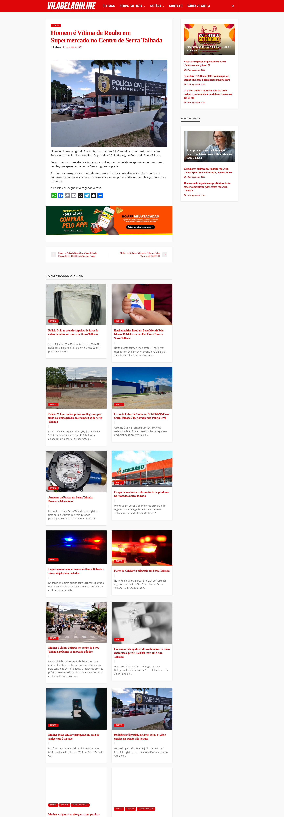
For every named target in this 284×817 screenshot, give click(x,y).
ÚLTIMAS (109, 6)
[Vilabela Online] (72, 6)
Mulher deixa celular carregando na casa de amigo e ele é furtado (73, 736)
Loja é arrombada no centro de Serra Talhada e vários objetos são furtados (76, 571)
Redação (57, 47)
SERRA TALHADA (131, 6)
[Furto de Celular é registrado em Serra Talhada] (142, 548)
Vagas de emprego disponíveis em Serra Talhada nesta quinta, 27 (205, 63)
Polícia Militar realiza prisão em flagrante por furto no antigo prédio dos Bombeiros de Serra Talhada (75, 417)
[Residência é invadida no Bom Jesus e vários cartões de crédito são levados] (142, 709)
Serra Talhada (80, 805)
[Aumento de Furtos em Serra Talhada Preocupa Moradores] (76, 471)
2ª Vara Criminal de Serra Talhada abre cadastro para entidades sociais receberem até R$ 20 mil (208, 94)
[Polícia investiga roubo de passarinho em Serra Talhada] (142, 790)
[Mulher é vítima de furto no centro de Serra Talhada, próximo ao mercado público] (76, 622)
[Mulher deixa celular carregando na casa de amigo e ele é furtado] (76, 709)
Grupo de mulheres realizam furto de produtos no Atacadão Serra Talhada (141, 493)
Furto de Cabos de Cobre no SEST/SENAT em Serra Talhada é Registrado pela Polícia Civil (141, 415)
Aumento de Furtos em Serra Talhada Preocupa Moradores (70, 499)
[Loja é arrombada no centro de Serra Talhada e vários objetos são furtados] (76, 547)
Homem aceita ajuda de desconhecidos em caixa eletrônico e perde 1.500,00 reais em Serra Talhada (142, 652)
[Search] (233, 6)
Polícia (64, 805)
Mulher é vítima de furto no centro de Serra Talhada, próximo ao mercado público (73, 649)
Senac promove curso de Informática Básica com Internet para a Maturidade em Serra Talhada (209, 154)
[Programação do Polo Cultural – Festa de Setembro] (209, 39)
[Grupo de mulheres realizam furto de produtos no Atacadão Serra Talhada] (142, 469)
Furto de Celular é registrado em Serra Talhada (141, 570)
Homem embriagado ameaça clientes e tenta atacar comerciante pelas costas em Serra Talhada (207, 187)
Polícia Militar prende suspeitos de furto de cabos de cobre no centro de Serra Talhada (73, 332)
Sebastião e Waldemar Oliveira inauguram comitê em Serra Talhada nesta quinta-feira (207, 78)
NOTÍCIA (155, 6)
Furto (56, 25)
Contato (175, 6)
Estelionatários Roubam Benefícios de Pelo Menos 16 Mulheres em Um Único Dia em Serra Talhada (138, 334)
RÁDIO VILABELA (198, 6)
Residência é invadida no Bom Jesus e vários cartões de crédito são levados (140, 736)
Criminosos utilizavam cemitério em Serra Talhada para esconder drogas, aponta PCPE (208, 170)
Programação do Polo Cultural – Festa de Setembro (208, 48)
